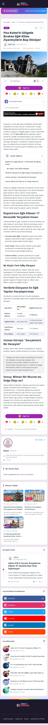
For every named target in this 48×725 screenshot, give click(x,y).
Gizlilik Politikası (8, 719)
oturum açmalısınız (27, 474)
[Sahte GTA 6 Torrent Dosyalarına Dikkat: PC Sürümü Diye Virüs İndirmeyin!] (24, 649)
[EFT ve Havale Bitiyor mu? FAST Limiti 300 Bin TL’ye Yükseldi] (24, 665)
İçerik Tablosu (16, 156)
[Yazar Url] (5, 44)
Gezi (13, 22)
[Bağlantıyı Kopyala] (36, 28)
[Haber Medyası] (23, 4)
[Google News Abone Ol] (15, 81)
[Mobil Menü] (3, 4)
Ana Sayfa (6, 22)
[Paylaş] (5, 81)
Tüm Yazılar (39, 440)
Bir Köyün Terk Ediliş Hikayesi (18, 168)
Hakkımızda (18, 719)
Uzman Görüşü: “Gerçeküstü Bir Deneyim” (21, 177)
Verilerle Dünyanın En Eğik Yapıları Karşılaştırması (23, 173)
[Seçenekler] (43, 81)
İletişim (26, 719)
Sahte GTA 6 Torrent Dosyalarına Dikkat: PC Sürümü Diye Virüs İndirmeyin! (24, 566)
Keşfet (32, 719)
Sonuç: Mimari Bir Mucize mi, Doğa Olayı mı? (22, 181)
